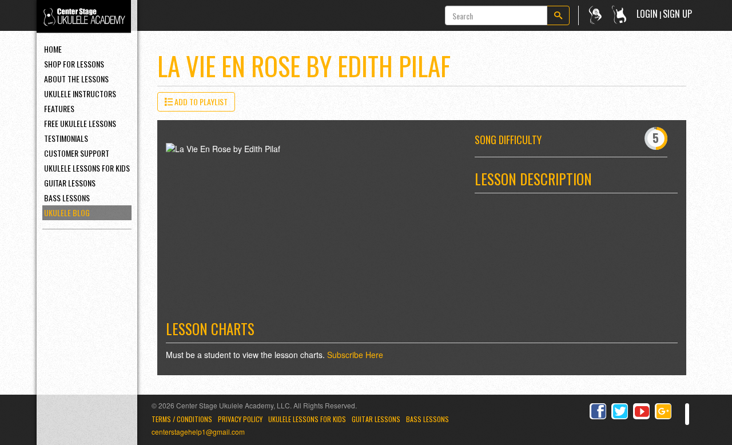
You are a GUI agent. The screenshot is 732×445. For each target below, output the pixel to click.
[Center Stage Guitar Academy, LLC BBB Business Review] (687, 414)
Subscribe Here (355, 354)
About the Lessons (76, 79)
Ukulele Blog (67, 212)
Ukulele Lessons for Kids (307, 419)
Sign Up (677, 14)
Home (53, 49)
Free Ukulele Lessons (80, 123)
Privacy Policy (240, 419)
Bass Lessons (67, 198)
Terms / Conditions (182, 419)
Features (59, 108)
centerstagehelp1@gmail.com (198, 431)
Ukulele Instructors (80, 94)
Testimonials (66, 138)
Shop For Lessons (74, 64)
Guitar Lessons (70, 183)
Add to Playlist (200, 102)
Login (647, 14)
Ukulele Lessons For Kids (87, 168)
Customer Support (76, 153)
